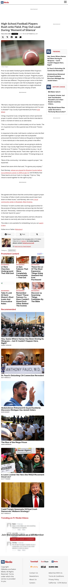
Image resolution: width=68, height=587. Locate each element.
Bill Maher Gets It (54, 92)
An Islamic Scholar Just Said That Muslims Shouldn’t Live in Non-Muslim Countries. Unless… (56, 100)
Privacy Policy (54, 579)
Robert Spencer (6, 345)
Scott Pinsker (5, 479)
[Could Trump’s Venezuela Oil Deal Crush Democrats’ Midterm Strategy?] (22, 495)
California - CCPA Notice (58, 583)
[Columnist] (7, 242)
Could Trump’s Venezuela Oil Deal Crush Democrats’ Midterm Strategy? (19, 510)
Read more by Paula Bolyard (22, 246)
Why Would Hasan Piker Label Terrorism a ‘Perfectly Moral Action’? (57, 110)
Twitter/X (23, 241)
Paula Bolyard (6, 34)
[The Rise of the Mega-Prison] (22, 428)
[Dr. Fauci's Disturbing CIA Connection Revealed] (22, 361)
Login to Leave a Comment (22, 539)
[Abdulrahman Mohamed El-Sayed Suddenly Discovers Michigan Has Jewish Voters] (22, 393)
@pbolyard (18, 229)
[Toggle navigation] (65, 2)
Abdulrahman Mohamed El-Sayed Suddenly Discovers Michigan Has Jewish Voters (21, 409)
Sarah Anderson (6, 444)
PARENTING (11, 250)
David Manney (5, 412)
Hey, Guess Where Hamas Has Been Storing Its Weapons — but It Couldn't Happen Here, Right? (22, 341)
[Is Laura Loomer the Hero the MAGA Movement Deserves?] (22, 460)
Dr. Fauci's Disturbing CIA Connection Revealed (22, 375)
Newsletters (34, 576)
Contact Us (33, 573)
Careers (32, 583)
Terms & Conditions (56, 576)
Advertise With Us (55, 573)
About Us (33, 579)
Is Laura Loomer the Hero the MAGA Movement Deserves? (22, 476)
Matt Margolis (6, 377)
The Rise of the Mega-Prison (14, 442)
